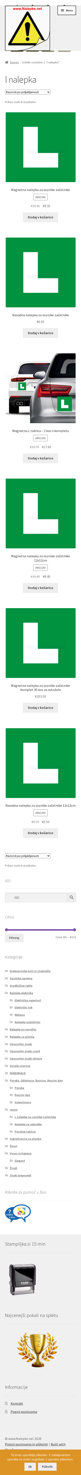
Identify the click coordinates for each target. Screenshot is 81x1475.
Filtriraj (14, 938)
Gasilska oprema (21, 978)
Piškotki (47, 1467)
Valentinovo (23, 1102)
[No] (75, 1462)
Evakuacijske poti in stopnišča (30, 971)
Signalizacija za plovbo (25, 1139)
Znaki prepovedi (20, 1175)
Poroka (19, 1088)
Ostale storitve (20, 1066)
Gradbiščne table (21, 986)
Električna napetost (28, 1000)
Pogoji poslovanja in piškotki (26, 1444)
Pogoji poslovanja (24, 1411)
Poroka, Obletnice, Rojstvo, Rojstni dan (36, 1080)
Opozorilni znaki (21, 1044)
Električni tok (23, 1007)
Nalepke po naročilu (23, 1029)
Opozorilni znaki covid (25, 1051)
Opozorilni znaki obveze (26, 1058)
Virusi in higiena (21, 1153)
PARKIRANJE (18, 1073)
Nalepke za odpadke (28, 1124)
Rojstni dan (22, 1095)
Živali (13, 1168)
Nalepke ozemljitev (27, 1022)
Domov (14, 62)
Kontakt (17, 1403)
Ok (30, 1467)
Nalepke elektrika (21, 993)
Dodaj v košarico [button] (40, 217)
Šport (13, 1146)
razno (13, 1110)
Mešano (20, 1015)
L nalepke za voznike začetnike (35, 1117)
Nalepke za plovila (22, 1037)
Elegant (20, 1161)
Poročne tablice (25, 1132)
